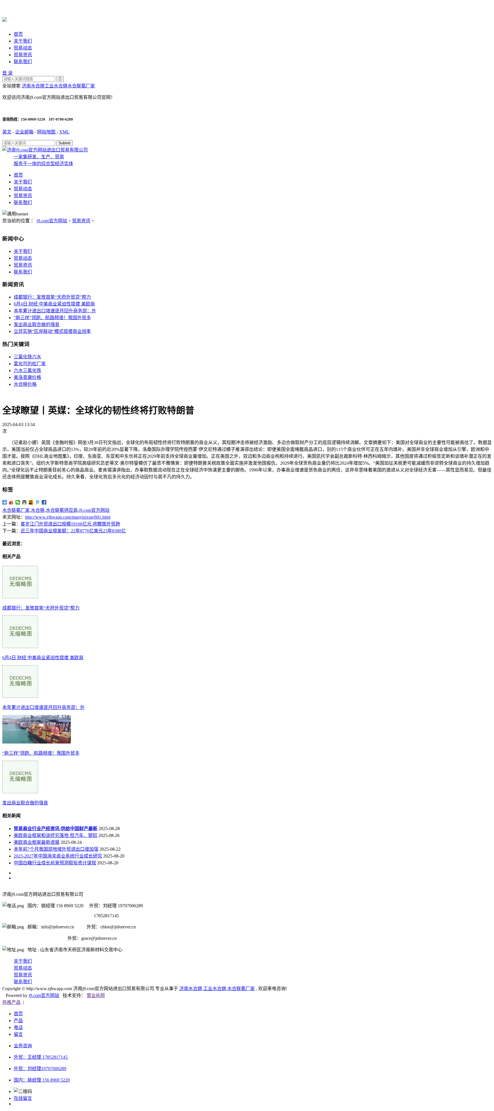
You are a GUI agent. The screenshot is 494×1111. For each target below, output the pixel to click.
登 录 (7, 73)
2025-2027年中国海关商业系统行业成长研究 (58, 856)
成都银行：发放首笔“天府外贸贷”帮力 (52, 297)
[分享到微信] (17, 502)
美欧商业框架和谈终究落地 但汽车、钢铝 (55, 835)
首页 (18, 34)
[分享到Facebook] (44, 502)
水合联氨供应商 (62, 510)
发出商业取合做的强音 (36, 324)
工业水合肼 (56, 85)
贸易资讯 (23, 54)
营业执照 (96, 995)
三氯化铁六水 (27, 356)
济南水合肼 (33, 85)
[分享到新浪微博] (11, 502)
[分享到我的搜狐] (31, 502)
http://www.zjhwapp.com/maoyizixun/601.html (67, 517)
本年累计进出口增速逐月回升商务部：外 (55, 310)
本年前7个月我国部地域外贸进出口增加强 (56, 849)
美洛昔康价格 (27, 377)
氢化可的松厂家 (30, 363)
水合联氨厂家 (81, 85)
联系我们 (23, 61)
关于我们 (23, 41)
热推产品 (11, 1002)
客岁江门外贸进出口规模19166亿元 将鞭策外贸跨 (70, 523)
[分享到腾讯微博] (37, 502)
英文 (6, 131)
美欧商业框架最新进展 (36, 842)
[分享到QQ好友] (24, 502)
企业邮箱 (24, 131)
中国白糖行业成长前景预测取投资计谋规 (55, 862)
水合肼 (38, 510)
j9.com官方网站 (52, 220)
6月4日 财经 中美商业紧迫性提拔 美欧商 (54, 303)
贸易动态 (23, 47)
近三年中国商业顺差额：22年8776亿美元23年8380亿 (73, 530)
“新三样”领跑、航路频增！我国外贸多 (52, 317)
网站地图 (47, 131)
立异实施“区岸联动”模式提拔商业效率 (52, 331)
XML (64, 131)
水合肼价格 (25, 384)
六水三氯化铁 (27, 370)
